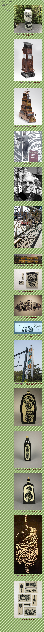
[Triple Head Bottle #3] (28, 449)
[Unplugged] (28, 146)
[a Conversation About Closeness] (28, 327)
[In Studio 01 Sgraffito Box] (28, 184)
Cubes (21, 317)
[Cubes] (28, 305)
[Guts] (28, 544)
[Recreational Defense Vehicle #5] (28, 106)
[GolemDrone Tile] (28, 279)
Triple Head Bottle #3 (20, 469)
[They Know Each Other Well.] (28, 407)
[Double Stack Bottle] (28, 491)
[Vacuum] (28, 19)
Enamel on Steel (5, 5)
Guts (18, 575)
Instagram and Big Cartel (7, 10)
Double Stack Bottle (20, 511)
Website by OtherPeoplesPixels (22, 629)
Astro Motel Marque (18, 383)
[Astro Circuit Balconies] (28, 259)
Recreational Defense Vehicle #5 (22, 126)
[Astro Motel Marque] (28, 361)
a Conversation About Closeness (22, 335)
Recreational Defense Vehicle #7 (24, 82)
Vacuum (18, 34)
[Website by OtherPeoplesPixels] (42, 2)
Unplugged (24, 163)
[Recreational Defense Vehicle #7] (28, 60)
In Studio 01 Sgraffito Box (25, 202)
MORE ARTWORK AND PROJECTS (7, 8)
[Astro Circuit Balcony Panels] (28, 227)
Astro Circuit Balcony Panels (23, 249)
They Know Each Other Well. (24, 427)
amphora (4, 6)
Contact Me (4, 9)
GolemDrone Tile (21, 291)
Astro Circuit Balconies (20, 265)
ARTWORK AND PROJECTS (7, 4)
